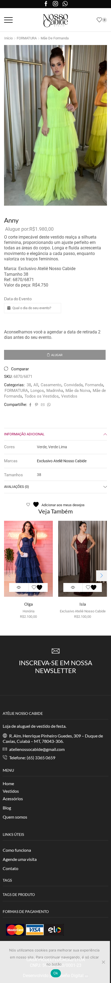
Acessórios (13, 798)
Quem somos (15, 816)
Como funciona (17, 850)
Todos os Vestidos (42, 396)
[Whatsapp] (65, 4)
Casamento (51, 384)
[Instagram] (55, 4)
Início (8, 38)
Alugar (57, 355)
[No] (103, 962)
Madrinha (54, 390)
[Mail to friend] (43, 405)
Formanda (94, 384)
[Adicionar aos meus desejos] (38, 587)
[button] (101, 575)
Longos (37, 390)
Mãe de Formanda (55, 38)
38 (29, 384)
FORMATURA (27, 38)
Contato (10, 868)
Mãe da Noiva (77, 390)
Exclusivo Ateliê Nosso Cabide (61, 461)
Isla (82, 604)
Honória (28, 611)
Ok (55, 973)
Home (8, 783)
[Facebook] (45, 4)
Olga (28, 604)
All (35, 384)
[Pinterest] (36, 405)
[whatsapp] (48, 405)
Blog (7, 807)
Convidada (73, 384)
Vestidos (69, 396)
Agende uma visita (20, 859)
